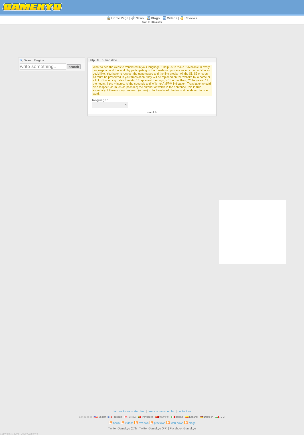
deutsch (208, 416)
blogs (155, 18)
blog (142, 411)
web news (177, 423)
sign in (146, 22)
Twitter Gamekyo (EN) (122, 428)
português (147, 416)
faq (173, 411)
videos (172, 18)
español (193, 416)
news (140, 18)
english (102, 416)
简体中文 (164, 416)
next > (152, 112)
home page (119, 18)
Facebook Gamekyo (183, 428)
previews (159, 423)
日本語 (132, 416)
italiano (179, 416)
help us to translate (125, 411)
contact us (184, 411)
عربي (222, 416)
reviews (190, 18)
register (157, 22)
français (117, 416)
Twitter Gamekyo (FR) (153, 428)
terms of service (158, 411)
